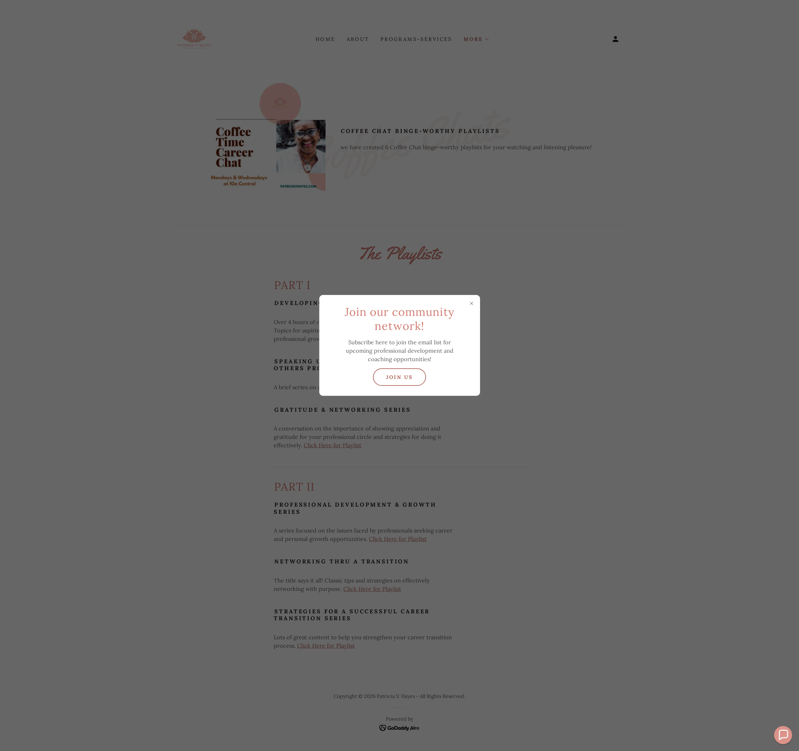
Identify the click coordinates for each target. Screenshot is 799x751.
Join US (399, 377)
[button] (783, 735)
